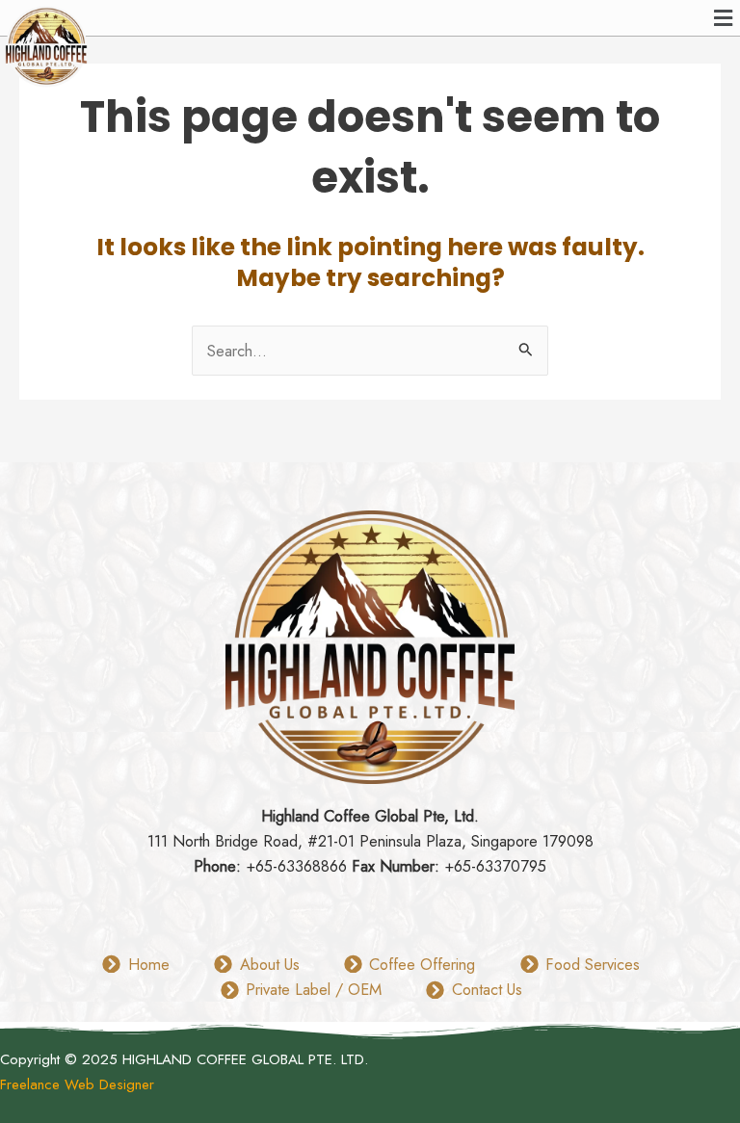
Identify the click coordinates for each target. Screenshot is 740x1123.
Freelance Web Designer (77, 1084)
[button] (723, 18)
